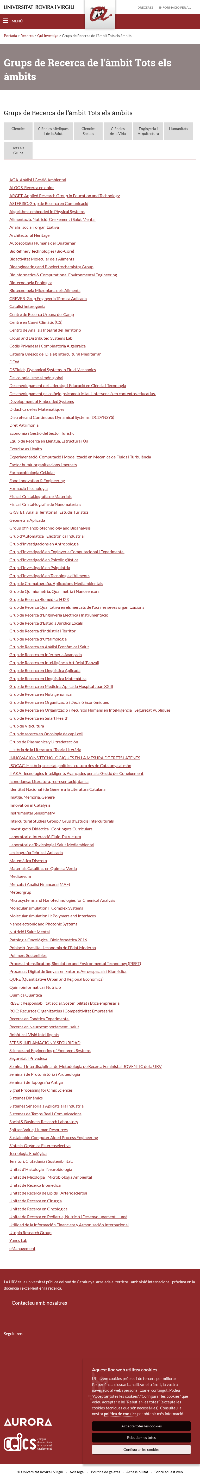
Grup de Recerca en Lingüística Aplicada (44, 670)
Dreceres (145, 7)
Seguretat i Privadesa (28, 1058)
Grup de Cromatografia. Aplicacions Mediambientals (56, 583)
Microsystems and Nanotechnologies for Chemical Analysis (62, 900)
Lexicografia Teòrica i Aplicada (36, 852)
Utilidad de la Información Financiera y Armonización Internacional (69, 1224)
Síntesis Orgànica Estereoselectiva (40, 1145)
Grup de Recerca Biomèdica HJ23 (39, 599)
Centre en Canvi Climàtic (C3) (36, 322)
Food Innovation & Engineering (37, 480)
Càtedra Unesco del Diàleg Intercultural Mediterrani (56, 353)
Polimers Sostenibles (28, 955)
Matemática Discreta (28, 860)
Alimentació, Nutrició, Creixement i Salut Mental (52, 219)
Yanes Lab (18, 1240)
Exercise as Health (25, 448)
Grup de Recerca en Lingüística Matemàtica (47, 678)
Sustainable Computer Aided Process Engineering (53, 1137)
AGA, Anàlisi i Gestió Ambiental (37, 179)
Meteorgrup (20, 892)
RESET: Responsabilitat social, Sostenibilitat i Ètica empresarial (65, 1002)
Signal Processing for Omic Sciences (41, 1089)
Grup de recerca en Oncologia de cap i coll (46, 733)
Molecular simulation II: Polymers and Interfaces (52, 915)
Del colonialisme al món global (36, 377)
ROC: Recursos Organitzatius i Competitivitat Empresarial (61, 1010)
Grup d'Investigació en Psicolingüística (43, 559)
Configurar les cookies (141, 1449)
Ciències (18, 128)
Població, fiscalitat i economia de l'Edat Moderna (52, 947)
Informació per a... (175, 7)
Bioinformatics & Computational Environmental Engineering (63, 274)
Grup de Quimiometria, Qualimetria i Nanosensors (54, 591)
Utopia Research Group (30, 1232)
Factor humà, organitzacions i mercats (43, 464)
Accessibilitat (137, 1472)
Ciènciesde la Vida (118, 131)
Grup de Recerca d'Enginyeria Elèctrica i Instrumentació (58, 614)
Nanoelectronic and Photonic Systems (43, 923)
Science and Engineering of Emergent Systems (50, 1050)
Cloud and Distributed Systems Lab (40, 337)
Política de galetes (105, 1472)
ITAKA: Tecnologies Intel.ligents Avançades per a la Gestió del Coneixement (76, 773)
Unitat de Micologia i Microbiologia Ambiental (50, 1176)
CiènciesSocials (88, 131)
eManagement (22, 1248)
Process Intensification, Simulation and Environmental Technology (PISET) (75, 963)
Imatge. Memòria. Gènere (32, 796)
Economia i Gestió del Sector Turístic (41, 433)
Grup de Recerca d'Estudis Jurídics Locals (46, 622)
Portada (10, 35)
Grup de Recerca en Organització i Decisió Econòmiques (59, 702)
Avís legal (77, 1472)
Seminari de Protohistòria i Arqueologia (44, 1074)
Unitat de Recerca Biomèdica (35, 1185)
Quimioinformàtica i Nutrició (35, 987)
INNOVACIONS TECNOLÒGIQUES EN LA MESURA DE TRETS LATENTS (74, 757)
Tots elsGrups (18, 150)
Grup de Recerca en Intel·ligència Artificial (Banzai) (54, 662)
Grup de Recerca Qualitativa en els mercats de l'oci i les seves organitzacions (76, 607)
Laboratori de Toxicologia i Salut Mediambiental (51, 844)
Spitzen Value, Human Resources (38, 1129)
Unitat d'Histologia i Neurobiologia (40, 1169)
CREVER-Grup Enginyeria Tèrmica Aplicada (48, 298)
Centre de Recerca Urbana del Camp (41, 314)
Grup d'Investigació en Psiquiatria (39, 567)
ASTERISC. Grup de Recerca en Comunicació (48, 203)
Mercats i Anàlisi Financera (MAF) (39, 884)
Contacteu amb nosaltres (39, 1303)
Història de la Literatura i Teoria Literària (45, 749)
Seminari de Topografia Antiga (36, 1082)
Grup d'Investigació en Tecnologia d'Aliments (49, 575)
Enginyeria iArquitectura (148, 131)
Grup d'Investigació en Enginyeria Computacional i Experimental (66, 551)
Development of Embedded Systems (41, 401)
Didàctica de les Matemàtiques (36, 409)
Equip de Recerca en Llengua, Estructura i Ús (48, 440)
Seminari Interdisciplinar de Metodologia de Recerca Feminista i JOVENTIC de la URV (85, 1066)
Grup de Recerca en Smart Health (38, 718)
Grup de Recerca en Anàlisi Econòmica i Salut (49, 646)
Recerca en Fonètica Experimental (39, 1018)
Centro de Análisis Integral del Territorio (45, 329)
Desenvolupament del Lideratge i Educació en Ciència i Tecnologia (67, 385)
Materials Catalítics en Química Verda (43, 868)
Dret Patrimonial (24, 424)
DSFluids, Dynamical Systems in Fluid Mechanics (52, 369)
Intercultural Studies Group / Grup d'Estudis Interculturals (61, 820)
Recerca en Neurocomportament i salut (44, 1026)
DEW (14, 361)
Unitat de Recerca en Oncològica (38, 1208)
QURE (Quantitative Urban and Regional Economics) (56, 979)
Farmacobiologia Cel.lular (32, 472)
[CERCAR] (192, 21)
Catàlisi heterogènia (27, 306)
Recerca (27, 35)
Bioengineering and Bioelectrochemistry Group (51, 266)
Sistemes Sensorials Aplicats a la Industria (46, 1105)
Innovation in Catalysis (30, 805)
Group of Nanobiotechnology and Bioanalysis (50, 527)
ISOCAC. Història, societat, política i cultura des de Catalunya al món (70, 765)
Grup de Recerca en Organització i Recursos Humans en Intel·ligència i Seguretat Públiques (90, 709)
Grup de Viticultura (26, 725)
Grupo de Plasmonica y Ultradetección (43, 741)
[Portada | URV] (100, 15)
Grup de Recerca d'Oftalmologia (38, 638)
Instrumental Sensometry (32, 812)
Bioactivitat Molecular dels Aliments (41, 258)
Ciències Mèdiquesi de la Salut (53, 131)
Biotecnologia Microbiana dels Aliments (44, 290)
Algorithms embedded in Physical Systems (47, 211)
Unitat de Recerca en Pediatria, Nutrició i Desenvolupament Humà (68, 1216)
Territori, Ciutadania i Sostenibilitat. (41, 1161)
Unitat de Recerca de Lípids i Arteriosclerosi (48, 1192)
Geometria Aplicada (27, 520)
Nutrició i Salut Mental (29, 931)
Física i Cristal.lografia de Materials (40, 496)
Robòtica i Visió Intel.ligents (34, 1034)
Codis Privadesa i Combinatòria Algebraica (47, 345)
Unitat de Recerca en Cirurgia (35, 1200)
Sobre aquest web (168, 1472)
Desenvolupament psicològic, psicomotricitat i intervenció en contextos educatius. (82, 393)
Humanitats (178, 128)
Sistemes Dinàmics (26, 1097)
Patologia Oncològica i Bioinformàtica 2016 (48, 939)
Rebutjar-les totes (141, 1437)
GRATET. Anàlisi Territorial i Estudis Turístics (49, 511)
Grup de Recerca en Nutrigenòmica (40, 694)
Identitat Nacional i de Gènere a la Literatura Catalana (57, 789)
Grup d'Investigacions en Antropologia (44, 543)
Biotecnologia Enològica (30, 282)
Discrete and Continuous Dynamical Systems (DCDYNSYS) (61, 417)
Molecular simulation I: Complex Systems (46, 907)
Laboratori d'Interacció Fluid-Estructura (45, 836)
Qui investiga (47, 35)
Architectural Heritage (29, 235)
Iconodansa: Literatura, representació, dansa (49, 781)
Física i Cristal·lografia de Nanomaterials (45, 504)
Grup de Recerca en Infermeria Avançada (45, 654)
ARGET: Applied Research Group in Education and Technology (64, 195)
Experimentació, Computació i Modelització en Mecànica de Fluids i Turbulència (80, 456)
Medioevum (20, 876)
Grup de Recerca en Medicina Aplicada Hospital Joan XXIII (61, 686)
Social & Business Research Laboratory (43, 1121)
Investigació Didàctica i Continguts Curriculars (50, 828)
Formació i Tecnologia (28, 488)
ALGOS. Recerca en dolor (31, 187)
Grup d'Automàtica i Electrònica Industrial (47, 535)
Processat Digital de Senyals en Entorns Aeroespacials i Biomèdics (68, 971)
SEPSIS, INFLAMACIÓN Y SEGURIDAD (44, 1042)
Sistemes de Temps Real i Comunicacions (45, 1113)
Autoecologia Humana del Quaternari (43, 242)
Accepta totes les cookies (141, 1426)
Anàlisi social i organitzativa (34, 227)
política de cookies (120, 1413)
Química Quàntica (25, 994)
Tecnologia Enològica (28, 1153)
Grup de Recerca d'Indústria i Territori (43, 630)
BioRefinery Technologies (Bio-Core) (41, 250)
